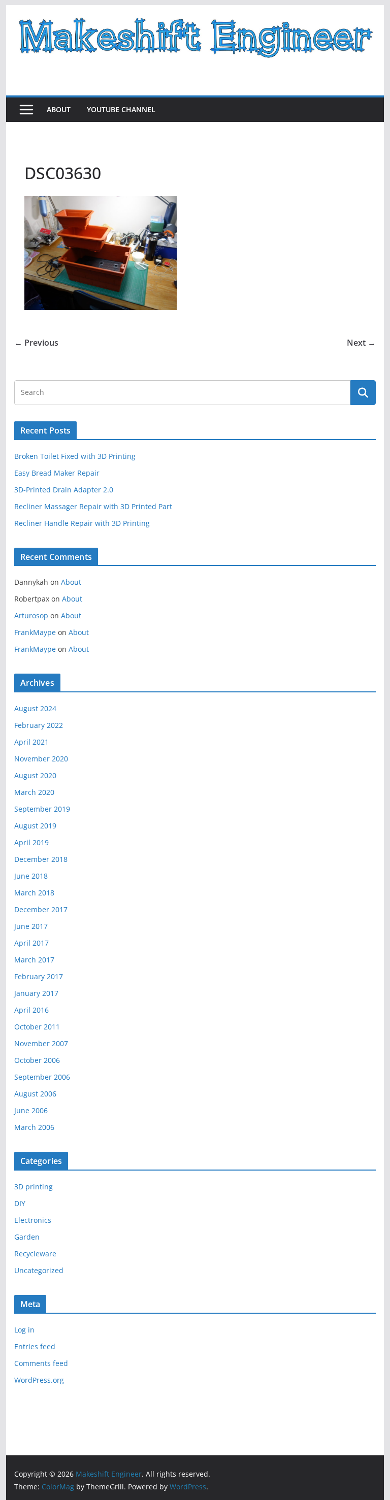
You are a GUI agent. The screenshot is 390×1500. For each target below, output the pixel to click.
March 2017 (34, 959)
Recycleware (35, 1253)
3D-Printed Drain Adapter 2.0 (63, 489)
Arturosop (31, 615)
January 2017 (36, 993)
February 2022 (38, 725)
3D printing (33, 1186)
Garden (27, 1237)
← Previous (36, 342)
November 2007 (41, 1043)
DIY (19, 1203)
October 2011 (37, 1026)
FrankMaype (35, 632)
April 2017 (31, 943)
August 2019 (35, 825)
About (59, 109)
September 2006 (42, 1077)
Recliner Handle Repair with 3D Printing (82, 523)
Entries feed (34, 1346)
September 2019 (42, 809)
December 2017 (41, 909)
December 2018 (41, 859)
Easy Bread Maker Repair (57, 473)
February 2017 (38, 976)
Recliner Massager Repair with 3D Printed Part (93, 506)
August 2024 (35, 708)
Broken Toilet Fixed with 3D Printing (75, 456)
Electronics (32, 1220)
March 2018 (34, 892)
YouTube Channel (121, 109)
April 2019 (31, 842)
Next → (361, 342)
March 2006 (34, 1127)
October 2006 (37, 1060)
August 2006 (35, 1093)
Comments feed (41, 1363)
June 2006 (31, 1110)
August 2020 (35, 775)
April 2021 (31, 742)
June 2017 (31, 926)
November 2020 (41, 758)
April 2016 (31, 1010)
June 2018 (31, 876)
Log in (24, 1330)
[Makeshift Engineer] (195, 12)
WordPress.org (39, 1380)
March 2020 (34, 792)
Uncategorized (38, 1270)
